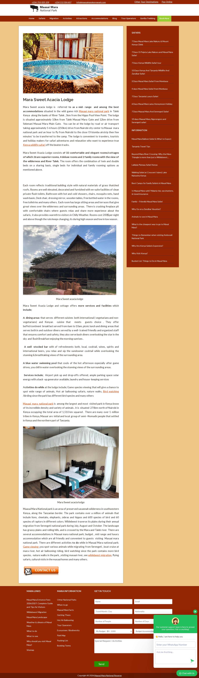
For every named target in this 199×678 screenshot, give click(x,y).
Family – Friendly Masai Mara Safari (147, 201)
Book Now (164, 18)
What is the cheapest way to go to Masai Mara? (150, 226)
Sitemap (30, 650)
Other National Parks (66, 599)
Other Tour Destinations (146, 1)
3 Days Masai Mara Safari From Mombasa (150, 81)
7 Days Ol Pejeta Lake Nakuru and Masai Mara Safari (152, 54)
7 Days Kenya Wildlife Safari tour (146, 63)
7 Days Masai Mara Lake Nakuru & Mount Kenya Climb (150, 43)
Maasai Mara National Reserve (108, 675)
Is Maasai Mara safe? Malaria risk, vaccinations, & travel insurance (153, 192)
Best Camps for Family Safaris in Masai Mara (151, 183)
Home (31, 18)
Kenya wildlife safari (34, 144)
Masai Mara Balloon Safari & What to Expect (151, 139)
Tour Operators (128, 18)
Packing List (62, 640)
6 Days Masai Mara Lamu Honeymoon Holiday (152, 104)
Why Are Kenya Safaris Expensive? (147, 246)
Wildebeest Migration (36, 612)
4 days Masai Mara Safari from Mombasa (150, 89)
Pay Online (167, 1)
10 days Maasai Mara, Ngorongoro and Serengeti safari (149, 121)
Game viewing (31, 546)
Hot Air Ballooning (65, 620)
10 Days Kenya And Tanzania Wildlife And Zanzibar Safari (150, 72)
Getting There (64, 615)
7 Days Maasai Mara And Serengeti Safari (150, 111)
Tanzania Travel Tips (141, 146)
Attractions (81, 18)
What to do (32, 631)
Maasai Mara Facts (65, 610)
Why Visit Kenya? (140, 253)
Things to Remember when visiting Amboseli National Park (152, 236)
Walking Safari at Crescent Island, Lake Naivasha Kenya (149, 174)
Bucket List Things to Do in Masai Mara (149, 261)
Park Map (61, 635)
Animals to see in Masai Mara (145, 216)
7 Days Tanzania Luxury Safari (145, 96)
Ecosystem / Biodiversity (68, 630)
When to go (62, 605)
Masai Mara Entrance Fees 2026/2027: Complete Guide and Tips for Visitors (40, 603)
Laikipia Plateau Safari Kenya (144, 165)
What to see (32, 636)
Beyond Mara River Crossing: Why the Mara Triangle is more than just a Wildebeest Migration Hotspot (151, 156)
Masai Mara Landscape (37, 617)
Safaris (42, 18)
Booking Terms (64, 645)
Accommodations (99, 18)
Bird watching (111, 391)
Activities (67, 18)
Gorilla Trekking (147, 18)
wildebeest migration (99, 555)
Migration (54, 18)
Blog (114, 18)
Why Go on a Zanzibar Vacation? (146, 209)
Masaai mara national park (94, 111)
